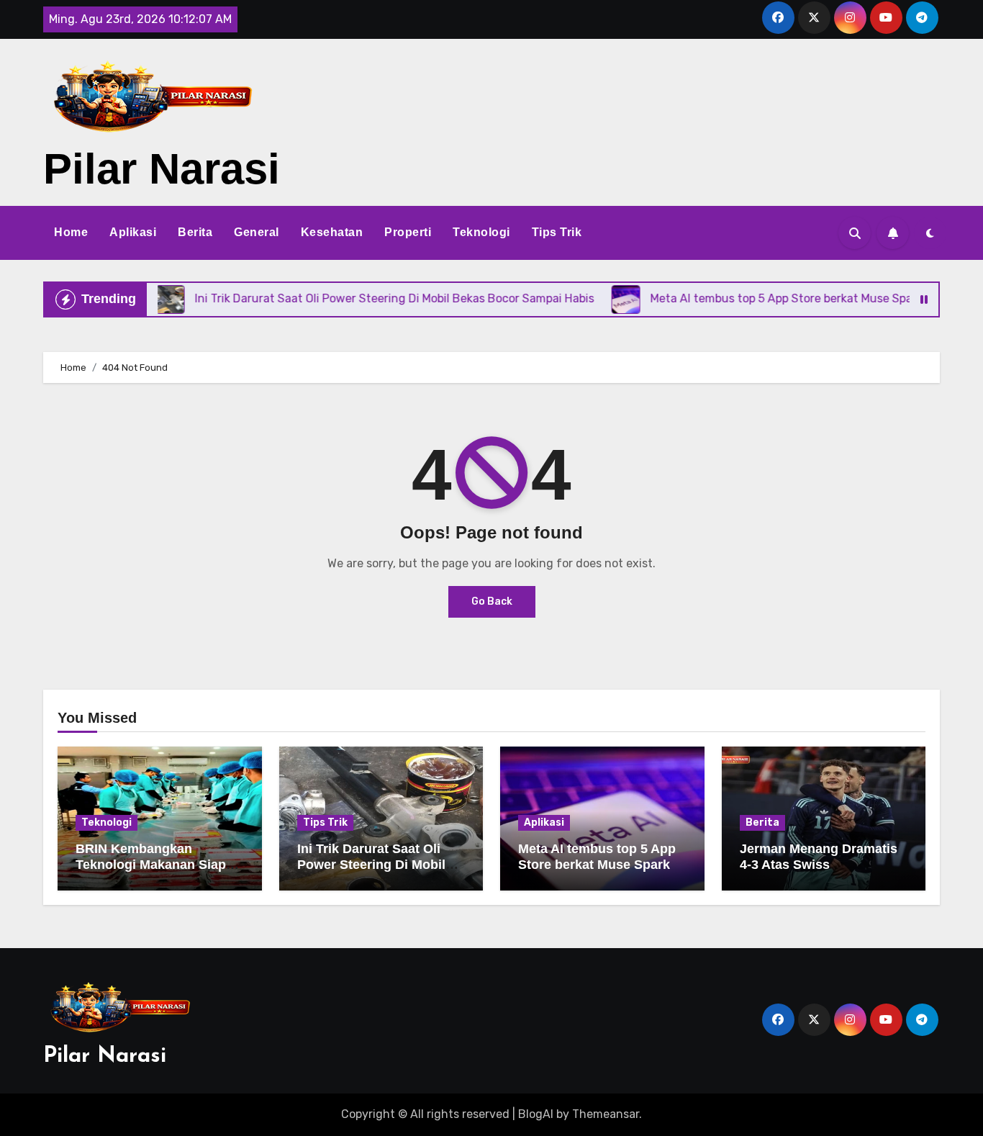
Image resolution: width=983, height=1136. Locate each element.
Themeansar (605, 1114)
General (256, 232)
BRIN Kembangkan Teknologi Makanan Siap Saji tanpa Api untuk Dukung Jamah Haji (151, 872)
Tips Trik (557, 232)
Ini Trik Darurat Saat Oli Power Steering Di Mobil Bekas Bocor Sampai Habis (381, 864)
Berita (195, 232)
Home (71, 232)
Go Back (491, 601)
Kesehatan (332, 232)
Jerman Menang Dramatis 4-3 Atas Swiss (818, 857)
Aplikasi (132, 232)
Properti (407, 232)
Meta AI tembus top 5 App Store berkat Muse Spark (597, 857)
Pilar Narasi (161, 169)
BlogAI (535, 1114)
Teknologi (481, 232)
